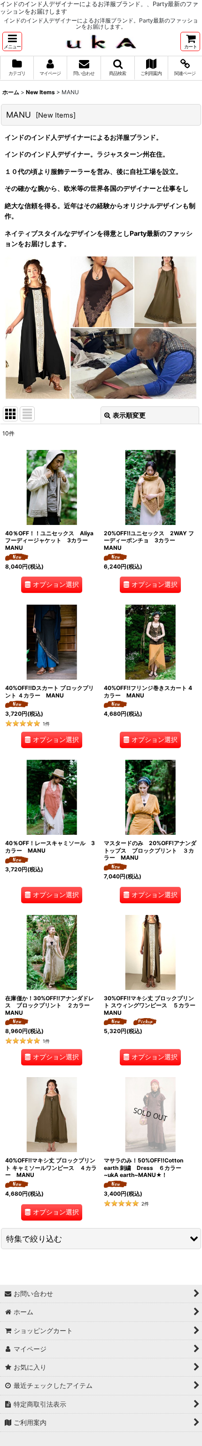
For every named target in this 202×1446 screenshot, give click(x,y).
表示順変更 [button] (129, 415)
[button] (12, 41)
